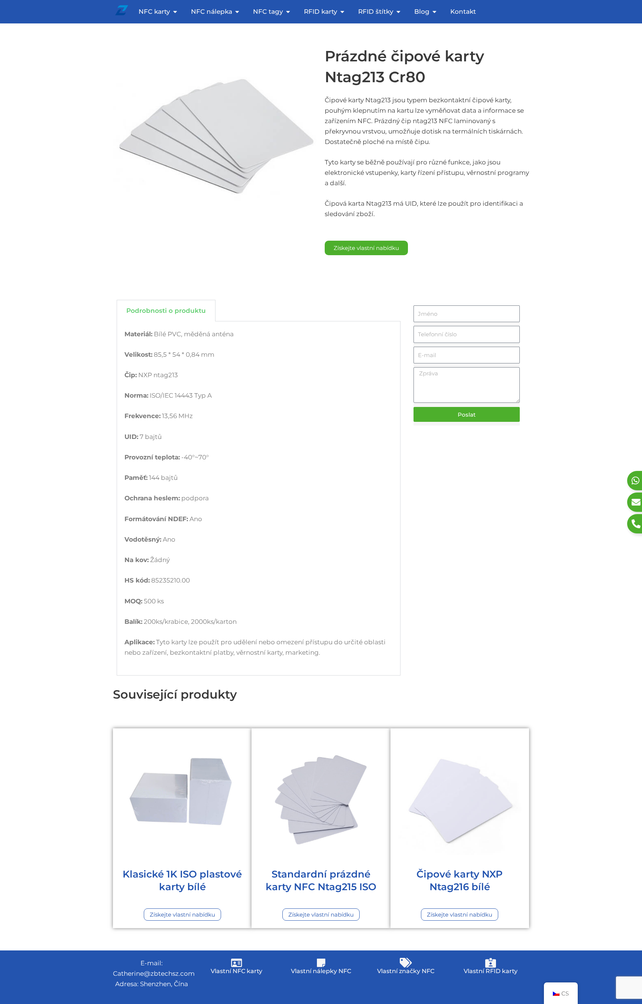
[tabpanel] (259, 498)
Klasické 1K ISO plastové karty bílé (182, 880)
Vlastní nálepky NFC (321, 971)
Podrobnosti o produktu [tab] (166, 310)
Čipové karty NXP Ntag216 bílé (459, 880)
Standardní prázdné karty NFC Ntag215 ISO (321, 880)
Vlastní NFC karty (236, 971)
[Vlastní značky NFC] (406, 963)
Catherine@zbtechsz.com (154, 973)
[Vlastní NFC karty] (236, 963)
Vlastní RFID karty (491, 971)
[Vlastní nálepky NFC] (321, 963)
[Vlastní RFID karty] (490, 963)
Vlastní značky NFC (405, 971)
